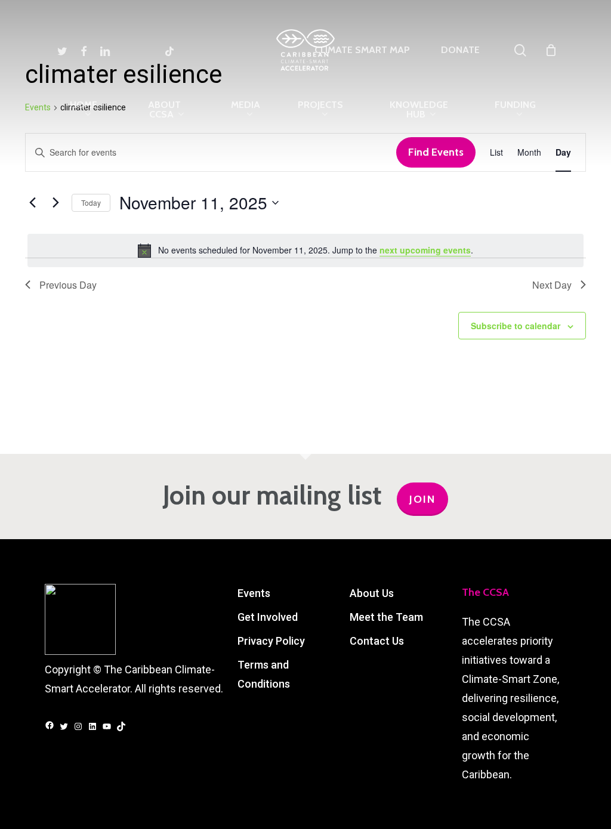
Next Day (552, 285)
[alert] (305, 250)
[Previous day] (32, 203)
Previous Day (68, 285)
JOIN (422, 499)
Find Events (436, 152)
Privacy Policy (271, 641)
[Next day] (55, 203)
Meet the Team (386, 617)
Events (253, 593)
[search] (520, 50)
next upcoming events (425, 250)
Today (91, 202)
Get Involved (267, 617)
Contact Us (377, 641)
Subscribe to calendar (515, 326)
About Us (372, 593)
